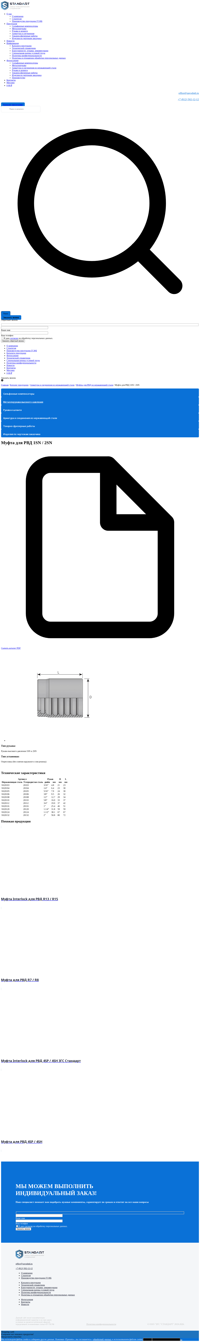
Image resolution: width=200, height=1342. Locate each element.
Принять (147, 1339)
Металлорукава (19, 28)
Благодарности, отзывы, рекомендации (30, 51)
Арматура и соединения (23, 33)
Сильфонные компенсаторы (25, 26)
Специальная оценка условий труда (28, 53)
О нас (9, 14)
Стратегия (16, 19)
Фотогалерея (12, 60)
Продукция (12, 24)
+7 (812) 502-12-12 (188, 99)
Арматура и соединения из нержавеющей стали (34, 68)
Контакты (11, 80)
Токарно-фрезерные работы (25, 36)
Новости (11, 41)
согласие (14, 338)
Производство (18, 78)
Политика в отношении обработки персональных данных (39, 58)
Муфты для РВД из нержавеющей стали (94, 385)
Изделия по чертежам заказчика (26, 38)
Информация (13, 43)
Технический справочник (24, 48)
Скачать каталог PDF (11, 648)
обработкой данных (102, 1339)
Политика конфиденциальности (27, 55)
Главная (4, 385)
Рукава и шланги (20, 31)
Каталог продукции (19, 385)
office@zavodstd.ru (189, 93)
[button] (103, 698)
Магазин (11, 82)
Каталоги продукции (22, 46)
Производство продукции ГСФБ (27, 21)
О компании (17, 16)
